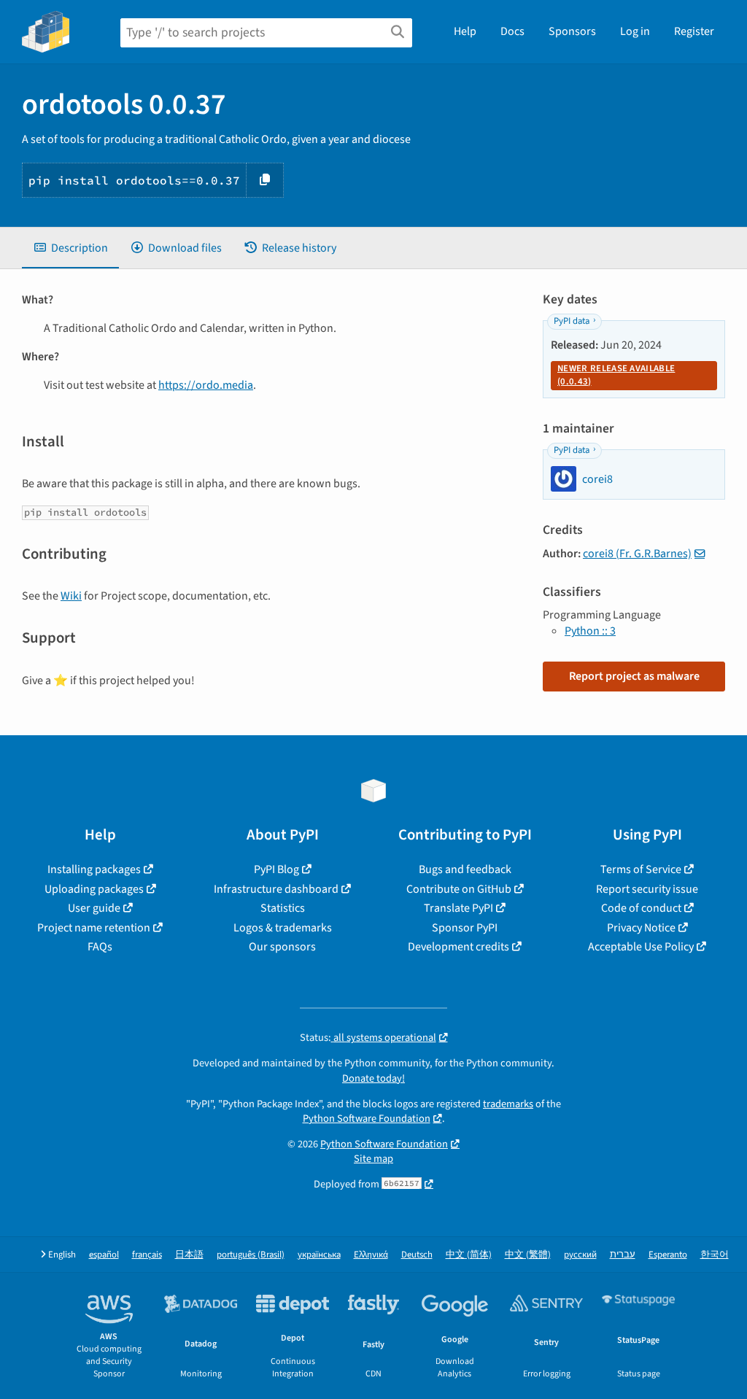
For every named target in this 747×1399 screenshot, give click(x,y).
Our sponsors (282, 947)
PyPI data (571, 321)
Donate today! (373, 1078)
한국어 (714, 1255)
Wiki (71, 596)
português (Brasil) (251, 1255)
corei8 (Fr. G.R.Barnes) (637, 554)
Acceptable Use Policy (641, 947)
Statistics (282, 908)
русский (580, 1255)
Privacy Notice (641, 928)
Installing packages (94, 869)
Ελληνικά (371, 1255)
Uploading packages (94, 889)
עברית (622, 1255)
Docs (512, 31)
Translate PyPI (458, 908)
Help (465, 31)
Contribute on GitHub (458, 889)
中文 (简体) (469, 1255)
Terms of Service (640, 869)
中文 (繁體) (528, 1255)
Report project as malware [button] (634, 676)
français (147, 1255)
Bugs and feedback (465, 869)
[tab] (70, 248)
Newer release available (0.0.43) (616, 375)
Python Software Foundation (366, 1118)
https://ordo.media (205, 385)
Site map (373, 1158)
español (104, 1255)
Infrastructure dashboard (276, 889)
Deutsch (417, 1255)
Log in (635, 31)
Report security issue (647, 889)
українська (319, 1255)
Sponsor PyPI (465, 928)
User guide (94, 908)
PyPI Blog (276, 869)
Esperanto (668, 1255)
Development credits (458, 947)
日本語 (189, 1255)
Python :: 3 (590, 631)
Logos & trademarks (282, 928)
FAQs (100, 947)
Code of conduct (641, 908)
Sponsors (572, 31)
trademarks (508, 1104)
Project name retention (93, 928)
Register (694, 31)
